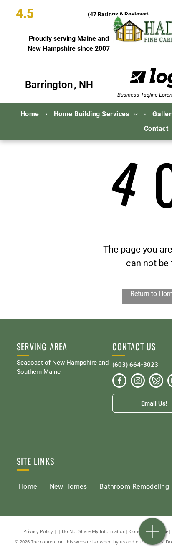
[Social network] (156, 381)
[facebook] (119, 381)
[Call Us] (153, 535)
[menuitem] (31, 114)
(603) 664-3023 (135, 364)
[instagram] (138, 381)
